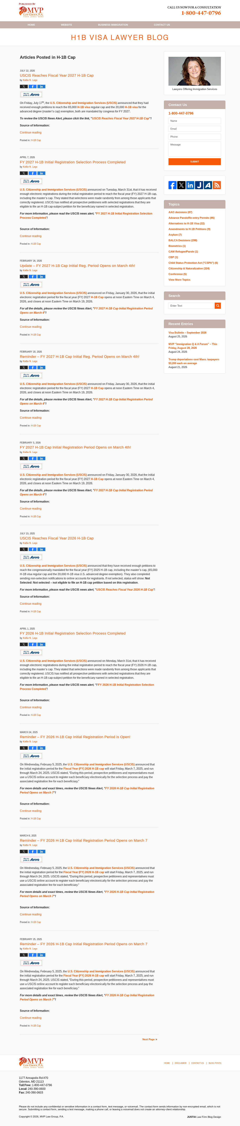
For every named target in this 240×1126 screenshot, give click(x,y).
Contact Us (197, 1063)
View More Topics (179, 279)
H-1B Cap (36, 140)
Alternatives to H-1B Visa (186, 223)
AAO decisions (180, 212)
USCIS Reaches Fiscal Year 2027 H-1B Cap (57, 75)
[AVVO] (207, 185)
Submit (194, 161)
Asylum (175, 234)
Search (218, 306)
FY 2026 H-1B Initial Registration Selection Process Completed (73, 633)
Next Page (148, 1039)
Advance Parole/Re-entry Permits (191, 217)
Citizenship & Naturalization (189, 268)
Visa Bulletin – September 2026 (187, 332)
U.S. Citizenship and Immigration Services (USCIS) (83, 102)
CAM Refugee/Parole (183, 251)
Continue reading (30, 132)
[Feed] (216, 185)
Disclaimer (180, 1063)
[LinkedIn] (190, 185)
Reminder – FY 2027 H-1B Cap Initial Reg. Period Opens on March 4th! (79, 356)
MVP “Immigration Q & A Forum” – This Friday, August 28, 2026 (192, 346)
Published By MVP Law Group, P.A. (194, 10)
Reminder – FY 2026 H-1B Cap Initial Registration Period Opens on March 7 (83, 840)
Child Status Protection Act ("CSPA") (193, 262)
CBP (173, 257)
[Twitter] (181, 185)
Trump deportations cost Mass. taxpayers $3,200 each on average (193, 361)
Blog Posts (215, 1063)
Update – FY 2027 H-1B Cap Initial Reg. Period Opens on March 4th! (77, 266)
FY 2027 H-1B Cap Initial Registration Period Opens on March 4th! (75, 447)
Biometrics (177, 245)
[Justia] (199, 185)
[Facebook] (172, 185)
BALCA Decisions (182, 240)
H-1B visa (83, 107)
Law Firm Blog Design (204, 1116)
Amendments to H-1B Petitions (189, 229)
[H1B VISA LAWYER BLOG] (120, 37)
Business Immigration (113, 24)
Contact (162, 24)
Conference (177, 274)
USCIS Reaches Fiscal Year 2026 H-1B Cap (57, 538)
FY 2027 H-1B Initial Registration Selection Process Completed (73, 162)
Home (31, 24)
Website (66, 24)
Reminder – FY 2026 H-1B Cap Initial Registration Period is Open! (75, 737)
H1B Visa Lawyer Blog (31, 10)
